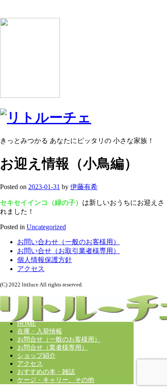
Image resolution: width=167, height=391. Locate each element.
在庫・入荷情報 (39, 331)
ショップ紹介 (36, 355)
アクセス (31, 268)
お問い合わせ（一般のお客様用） (68, 241)
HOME (26, 323)
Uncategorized (46, 227)
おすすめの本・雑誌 (46, 371)
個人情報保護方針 (44, 259)
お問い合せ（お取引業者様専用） (68, 250)
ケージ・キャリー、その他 (55, 379)
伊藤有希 (84, 186)
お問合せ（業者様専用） (52, 347)
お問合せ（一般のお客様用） (59, 339)
